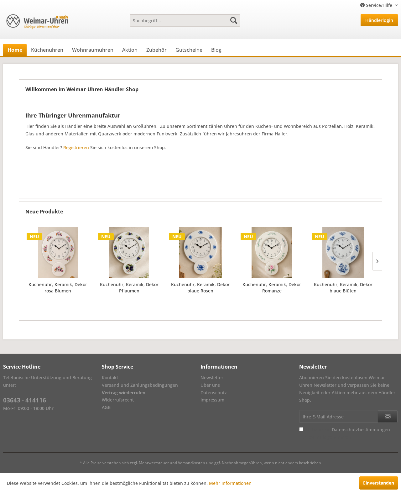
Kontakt (110, 377)
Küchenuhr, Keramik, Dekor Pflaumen (129, 287)
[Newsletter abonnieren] (388, 416)
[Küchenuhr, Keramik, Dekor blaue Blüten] (343, 252)
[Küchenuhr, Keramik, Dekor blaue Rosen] (200, 252)
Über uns (210, 385)
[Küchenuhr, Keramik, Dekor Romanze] (272, 252)
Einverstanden (378, 483)
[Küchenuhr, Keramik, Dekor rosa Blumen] (58, 252)
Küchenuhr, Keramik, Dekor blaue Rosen (200, 287)
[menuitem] (185, 20)
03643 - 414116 (24, 400)
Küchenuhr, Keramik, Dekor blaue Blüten (343, 287)
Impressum (212, 400)
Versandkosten (191, 462)
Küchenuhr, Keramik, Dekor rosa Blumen (58, 287)
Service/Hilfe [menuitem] (379, 5)
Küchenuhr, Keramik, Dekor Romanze (271, 287)
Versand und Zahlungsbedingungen (140, 385)
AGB (106, 407)
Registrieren (76, 147)
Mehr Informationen (230, 483)
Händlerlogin (379, 20)
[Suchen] (233, 20)
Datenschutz (213, 393)
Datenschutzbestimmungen (361, 430)
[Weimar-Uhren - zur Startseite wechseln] (37, 22)
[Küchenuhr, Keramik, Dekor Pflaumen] (129, 252)
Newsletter (211, 377)
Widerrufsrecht (118, 400)
